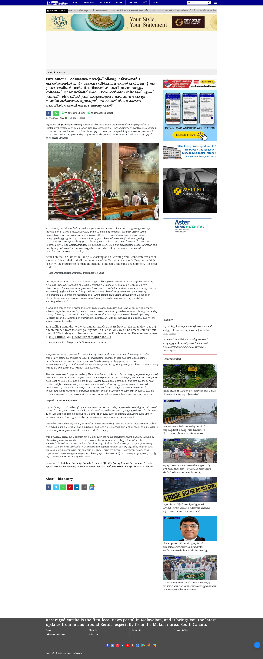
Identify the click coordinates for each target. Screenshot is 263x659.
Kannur (119, 2)
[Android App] (142, 645)
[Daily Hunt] (148, 645)
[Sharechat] (154, 645)
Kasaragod (105, 2)
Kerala (155, 2)
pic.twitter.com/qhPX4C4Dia (91, 337)
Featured (168, 320)
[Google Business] (136, 645)
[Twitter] (112, 645)
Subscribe (93, 634)
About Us (93, 630)
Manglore (132, 2)
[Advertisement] (128, 50)
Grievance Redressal (55, 634)
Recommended (172, 359)
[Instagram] (117, 645)
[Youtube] (127, 645)
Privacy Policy (181, 630)
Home (74, 2)
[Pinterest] (132, 645)
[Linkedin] (122, 645)
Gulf (145, 2)
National (62, 73)
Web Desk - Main (56, 118)
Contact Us (136, 630)
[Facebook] (107, 645)
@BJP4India (57, 337)
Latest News (88, 2)
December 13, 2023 (93, 273)
